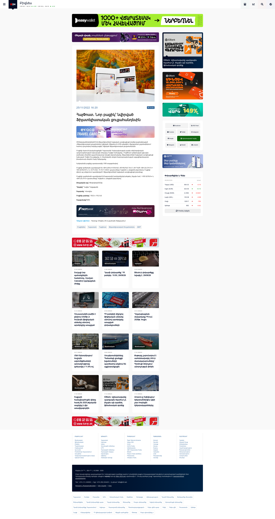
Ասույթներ (78, 454)
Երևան (155, 440)
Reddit (183, 145)
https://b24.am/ (121, 476)
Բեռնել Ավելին (184, 211)
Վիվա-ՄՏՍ (130, 442)
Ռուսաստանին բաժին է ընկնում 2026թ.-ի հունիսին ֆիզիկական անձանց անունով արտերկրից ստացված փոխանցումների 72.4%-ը (85, 322)
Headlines (130, 497)
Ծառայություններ (184, 450)
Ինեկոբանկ (130, 455)
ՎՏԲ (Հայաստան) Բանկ (134, 450)
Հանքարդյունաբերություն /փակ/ (85, 455)
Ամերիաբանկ (131, 448)
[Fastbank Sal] (115, 211)
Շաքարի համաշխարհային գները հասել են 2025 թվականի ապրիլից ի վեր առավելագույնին (85, 402)
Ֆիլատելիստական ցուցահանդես (122, 227)
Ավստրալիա (104, 454)
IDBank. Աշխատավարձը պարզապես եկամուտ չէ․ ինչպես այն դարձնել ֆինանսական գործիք (180, 62)
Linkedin (195, 145)
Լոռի (154, 454)
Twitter (183, 132)
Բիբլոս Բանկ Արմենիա (134, 454)
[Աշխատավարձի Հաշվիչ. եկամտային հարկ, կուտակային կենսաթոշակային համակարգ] (245, 4)
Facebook (177, 125)
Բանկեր (86, 497)
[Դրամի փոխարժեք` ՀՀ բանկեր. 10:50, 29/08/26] (115, 259)
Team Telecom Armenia (134, 440)
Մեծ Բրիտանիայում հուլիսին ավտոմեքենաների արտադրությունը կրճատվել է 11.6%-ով (83, 361)
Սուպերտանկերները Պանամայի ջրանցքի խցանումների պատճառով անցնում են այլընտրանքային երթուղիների (115, 362)
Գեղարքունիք (157, 455)
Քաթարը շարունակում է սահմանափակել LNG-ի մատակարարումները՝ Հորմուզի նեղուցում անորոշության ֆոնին (145, 361)
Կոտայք (155, 444)
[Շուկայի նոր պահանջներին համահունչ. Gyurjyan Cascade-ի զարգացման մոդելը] (85, 259)
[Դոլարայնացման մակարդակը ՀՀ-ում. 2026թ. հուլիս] (145, 300)
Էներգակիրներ (85, 512)
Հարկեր (181, 440)
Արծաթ (193, 507)
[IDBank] (183, 85)
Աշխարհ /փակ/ (79, 457)
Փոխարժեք (126, 502)
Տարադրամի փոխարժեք (117, 507)
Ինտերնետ (182, 446)
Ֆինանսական (110, 263)
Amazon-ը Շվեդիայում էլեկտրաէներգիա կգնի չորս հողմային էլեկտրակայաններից (144, 401)
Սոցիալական (79, 448)
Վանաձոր (156, 452)
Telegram (171, 145)
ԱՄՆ (104, 497)
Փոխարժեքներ (78, 502)
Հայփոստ (102, 227)
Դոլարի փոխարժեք (113, 502)
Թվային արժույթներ (121, 512)
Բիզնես (26, 3)
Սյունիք (155, 457)
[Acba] (183, 110)
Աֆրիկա (103, 455)
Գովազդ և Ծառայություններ (85, 486)
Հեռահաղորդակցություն (136, 507)
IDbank (129, 452)
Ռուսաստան (183, 507)
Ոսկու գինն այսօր (153, 507)
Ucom (129, 444)
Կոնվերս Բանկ (131, 457)
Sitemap (134, 512)
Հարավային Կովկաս (107, 452)
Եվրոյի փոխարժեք (156, 502)
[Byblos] (115, 37)
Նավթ (75, 512)
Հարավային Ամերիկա (107, 450)
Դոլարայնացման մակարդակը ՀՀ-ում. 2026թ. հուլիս (143, 317)
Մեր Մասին (102, 486)
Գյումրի (155, 442)
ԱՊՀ (102, 448)
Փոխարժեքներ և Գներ (175, 176)
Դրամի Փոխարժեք (168, 497)
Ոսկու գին (172, 507)
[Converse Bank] (182, 161)
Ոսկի (166, 201)
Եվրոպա (103, 442)
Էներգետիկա (183, 444)
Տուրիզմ (182, 457)
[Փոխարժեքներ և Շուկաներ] (253, 4)
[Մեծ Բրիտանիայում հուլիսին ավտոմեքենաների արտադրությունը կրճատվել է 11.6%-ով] (85, 342)
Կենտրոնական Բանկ (116, 497)
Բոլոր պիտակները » (147, 512)
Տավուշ (155, 448)
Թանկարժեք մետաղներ (184, 497)
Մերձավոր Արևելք (106, 457)
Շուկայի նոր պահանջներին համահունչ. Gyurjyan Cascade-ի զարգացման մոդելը (84, 278)
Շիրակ (155, 446)
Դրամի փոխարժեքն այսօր (94, 502)
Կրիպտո (138, 263)
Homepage (139, 497)
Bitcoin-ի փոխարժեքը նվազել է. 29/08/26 (144, 273)
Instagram (195, 132)
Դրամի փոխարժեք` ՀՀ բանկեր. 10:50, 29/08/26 (115, 273)
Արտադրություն (184, 454)
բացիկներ (81, 227)
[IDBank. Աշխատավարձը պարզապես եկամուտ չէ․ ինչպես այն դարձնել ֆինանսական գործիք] (182, 44)
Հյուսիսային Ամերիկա (108, 446)
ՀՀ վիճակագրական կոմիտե (103, 512)
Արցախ (155, 450)
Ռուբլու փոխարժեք (140, 502)
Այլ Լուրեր (78, 450)
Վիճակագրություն (152, 497)
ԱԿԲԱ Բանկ (131, 446)
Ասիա (103, 444)
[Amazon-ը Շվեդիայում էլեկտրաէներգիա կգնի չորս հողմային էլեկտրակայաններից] (145, 383)
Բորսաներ (96, 497)
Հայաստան (92, 227)
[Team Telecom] (115, 132)
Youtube (171, 132)
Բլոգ (110, 486)
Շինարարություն (184, 452)
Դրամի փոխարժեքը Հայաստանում (84, 507)
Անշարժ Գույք (183, 442)
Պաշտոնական (79, 446)
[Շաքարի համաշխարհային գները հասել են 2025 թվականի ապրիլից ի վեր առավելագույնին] (85, 383)
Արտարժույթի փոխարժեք (173, 502)
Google (171, 138)
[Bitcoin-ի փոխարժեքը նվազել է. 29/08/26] (145, 259)
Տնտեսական (80, 346)
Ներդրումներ (183, 455)
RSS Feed (195, 125)
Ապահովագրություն (185, 448)
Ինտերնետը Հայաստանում (83, 452)
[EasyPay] (137, 20)
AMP (139, 227)
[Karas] (115, 242)
